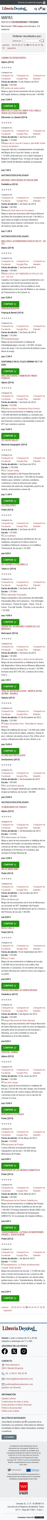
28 (13, 45)
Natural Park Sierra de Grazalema (19, 180)
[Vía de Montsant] (10, 899)
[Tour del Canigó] (9, 1082)
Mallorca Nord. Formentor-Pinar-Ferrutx (19, 377)
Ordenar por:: (17, 41)
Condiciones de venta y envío (15, 1401)
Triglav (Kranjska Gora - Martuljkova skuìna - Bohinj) (21, 692)
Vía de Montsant (9, 869)
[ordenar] (42, 40)
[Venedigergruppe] (10, 338)
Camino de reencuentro (13, 57)
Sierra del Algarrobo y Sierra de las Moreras (20, 628)
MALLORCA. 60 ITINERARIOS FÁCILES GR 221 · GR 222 (23, 242)
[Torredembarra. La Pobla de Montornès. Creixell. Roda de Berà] (23, 1266)
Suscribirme (9, 1437)
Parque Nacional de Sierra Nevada (19, 990)
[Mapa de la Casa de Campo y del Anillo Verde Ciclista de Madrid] (23, 144)
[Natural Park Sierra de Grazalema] (17, 210)
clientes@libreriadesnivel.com (19, 1378)
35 (33, 45)
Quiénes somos (9, 1398)
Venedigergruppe (10, 308)
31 (22, 45)
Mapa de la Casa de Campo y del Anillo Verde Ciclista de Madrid (21, 112)
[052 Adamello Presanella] (13, 594)
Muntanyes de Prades (12, 1114)
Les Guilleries (8, 505)
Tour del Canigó (9, 1052)
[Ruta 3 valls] (7, 958)
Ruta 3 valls (7, 928)
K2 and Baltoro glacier (13, 755)
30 (19, 45)
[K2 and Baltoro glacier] (12, 785)
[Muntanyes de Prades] (12, 1144)
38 (42, 45)
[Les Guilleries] (8, 535)
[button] (35, 8)
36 (36, 45)
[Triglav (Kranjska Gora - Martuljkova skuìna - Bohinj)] (23, 724)
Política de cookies (10, 1410)
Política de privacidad (12, 1407)
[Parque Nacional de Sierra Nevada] (18, 1020)
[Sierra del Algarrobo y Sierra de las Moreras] (22, 659)
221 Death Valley (9, 440)
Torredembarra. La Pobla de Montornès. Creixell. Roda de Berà (22, 1233)
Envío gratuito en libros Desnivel (16, 1404)
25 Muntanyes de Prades (14, 807)
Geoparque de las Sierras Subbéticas (20, 1170)
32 (25, 45)
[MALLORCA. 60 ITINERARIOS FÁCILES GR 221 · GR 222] (23, 275)
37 (39, 45)
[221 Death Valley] (10, 470)
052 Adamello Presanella (14, 564)
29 (16, 45)
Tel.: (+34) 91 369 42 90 (16, 1373)
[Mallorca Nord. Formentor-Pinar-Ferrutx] (20, 408)
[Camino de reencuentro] (13, 88)
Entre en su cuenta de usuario (30, 2)
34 (30, 45)
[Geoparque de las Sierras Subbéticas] (19, 1200)
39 (3, 48)
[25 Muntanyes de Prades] (13, 837)
